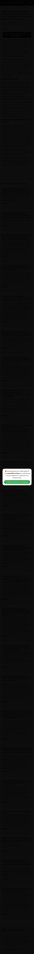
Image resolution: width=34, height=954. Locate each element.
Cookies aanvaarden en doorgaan (17, 482)
